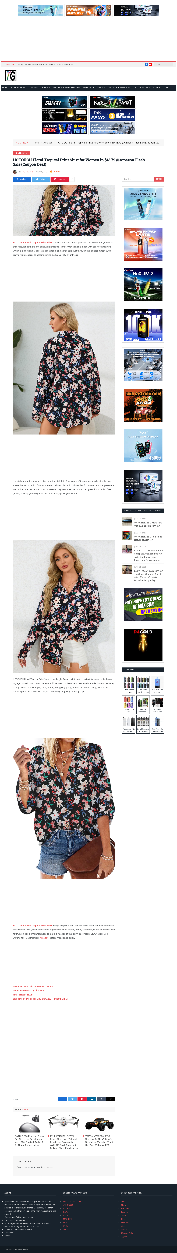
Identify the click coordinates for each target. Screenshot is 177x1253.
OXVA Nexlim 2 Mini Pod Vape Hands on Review (148, 524)
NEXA (65, 1215)
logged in (31, 1167)
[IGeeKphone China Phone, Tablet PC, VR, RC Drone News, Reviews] (10, 76)
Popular (128, 511)
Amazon (35, 87)
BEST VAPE (98, 87)
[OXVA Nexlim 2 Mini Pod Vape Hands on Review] (127, 521)
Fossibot (124, 1212)
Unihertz (124, 1215)
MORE (149, 87)
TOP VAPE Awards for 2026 (66, 87)
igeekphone (23, 1249)
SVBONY (124, 1201)
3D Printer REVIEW (143, 511)
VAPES (85, 87)
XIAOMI (158, 511)
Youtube (8, 1235)
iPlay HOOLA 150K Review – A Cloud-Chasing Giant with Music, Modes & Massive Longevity (148, 575)
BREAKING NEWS (18, 87)
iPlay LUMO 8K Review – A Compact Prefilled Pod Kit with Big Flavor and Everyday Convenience (149, 555)
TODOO (66, 1229)
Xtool (123, 1226)
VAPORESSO (68, 1205)
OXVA (65, 1212)
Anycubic (125, 1222)
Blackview (125, 1208)
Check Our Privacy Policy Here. (17, 1220)
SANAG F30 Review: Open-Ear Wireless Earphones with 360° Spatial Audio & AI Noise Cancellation (30, 1141)
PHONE (45, 87)
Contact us (9, 1217)
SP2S (65, 1222)
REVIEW (138, 87)
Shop (166, 87)
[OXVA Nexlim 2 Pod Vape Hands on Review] (127, 535)
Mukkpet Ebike (127, 1233)
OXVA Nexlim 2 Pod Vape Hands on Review (148, 538)
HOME (5, 87)
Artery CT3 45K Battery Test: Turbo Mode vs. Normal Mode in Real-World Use (47, 64)
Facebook (9, 1232)
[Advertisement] (88, 39)
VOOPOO (67, 1208)
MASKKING (68, 1219)
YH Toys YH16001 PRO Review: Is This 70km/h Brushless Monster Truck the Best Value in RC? (99, 1141)
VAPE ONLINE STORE (72, 1201)
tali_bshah (27, 172)
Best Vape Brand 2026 (119, 87)
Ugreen (124, 1236)
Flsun (123, 1219)
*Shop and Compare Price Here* (18, 1229)
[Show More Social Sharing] (72, 179)
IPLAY (65, 1226)
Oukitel (124, 1229)
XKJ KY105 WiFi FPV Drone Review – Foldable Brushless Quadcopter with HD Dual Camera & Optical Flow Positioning (64, 1142)
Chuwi (123, 1205)
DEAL (158, 87)
